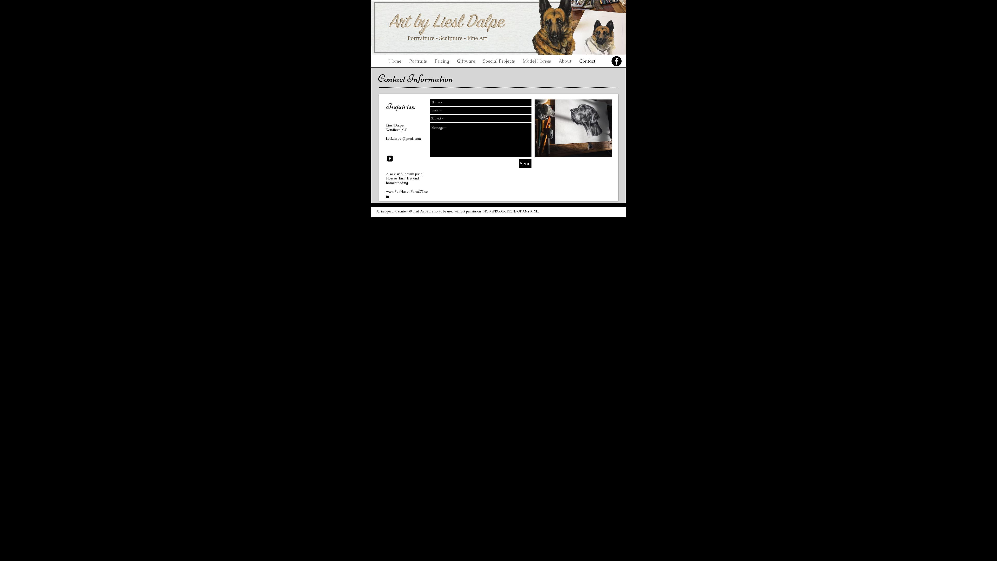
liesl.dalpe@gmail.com (403, 138)
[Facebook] (616, 61)
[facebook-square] (390, 159)
